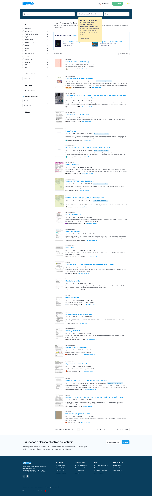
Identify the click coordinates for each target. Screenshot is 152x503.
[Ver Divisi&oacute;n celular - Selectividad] (91, 350)
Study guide (78, 473)
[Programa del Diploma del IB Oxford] (95, 43)
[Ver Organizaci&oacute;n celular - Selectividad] (91, 367)
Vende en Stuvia (60, 468)
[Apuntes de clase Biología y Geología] (59, 81)
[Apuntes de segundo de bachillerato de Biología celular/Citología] (59, 267)
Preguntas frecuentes (80, 468)
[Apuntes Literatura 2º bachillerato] (59, 117)
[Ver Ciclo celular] (91, 251)
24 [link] (97, 429)
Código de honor (98, 468)
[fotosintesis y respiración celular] (59, 417)
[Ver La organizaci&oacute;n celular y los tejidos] (91, 317)
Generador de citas (61, 473)
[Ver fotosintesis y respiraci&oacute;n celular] (91, 417)
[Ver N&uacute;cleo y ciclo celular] (91, 334)
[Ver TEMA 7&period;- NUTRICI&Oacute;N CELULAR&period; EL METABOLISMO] (91, 201)
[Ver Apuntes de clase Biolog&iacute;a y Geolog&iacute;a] (91, 82)
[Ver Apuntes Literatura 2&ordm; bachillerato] (91, 117)
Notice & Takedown (98, 473)
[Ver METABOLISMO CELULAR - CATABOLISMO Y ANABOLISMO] (91, 151)
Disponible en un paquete (103, 81)
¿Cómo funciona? (60, 465)
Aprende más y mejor (113, 442)
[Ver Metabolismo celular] (91, 284)
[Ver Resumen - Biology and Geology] (91, 65)
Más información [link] (87, 69)
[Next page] (104, 429)
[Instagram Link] (24, 476)
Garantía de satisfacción (81, 465)
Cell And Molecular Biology (72, 42)
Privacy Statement (37, 491)
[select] (123, 53)
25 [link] (101, 429)
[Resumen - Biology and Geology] (59, 65)
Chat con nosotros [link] (79, 470)
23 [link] (93, 429)
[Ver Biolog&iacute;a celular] (91, 134)
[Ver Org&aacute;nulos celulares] (91, 234)
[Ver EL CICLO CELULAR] (91, 217)
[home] (28, 3)
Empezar (125, 442)
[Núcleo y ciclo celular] (59, 334)
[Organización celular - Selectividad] (59, 367)
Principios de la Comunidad (100, 470)
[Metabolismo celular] (59, 284)
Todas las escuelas (117, 465)
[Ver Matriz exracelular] (91, 167)
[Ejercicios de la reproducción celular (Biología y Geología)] (59, 383)
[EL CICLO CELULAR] (59, 218)
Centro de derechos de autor (101, 465)
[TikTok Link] (27, 476)
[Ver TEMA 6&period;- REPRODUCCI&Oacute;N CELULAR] (91, 184)
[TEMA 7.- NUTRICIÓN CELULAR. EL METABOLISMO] (59, 201)
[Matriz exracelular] (59, 168)
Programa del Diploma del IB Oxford (111, 42)
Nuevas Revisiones (117, 470)
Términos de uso (26, 491)
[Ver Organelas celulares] (91, 300)
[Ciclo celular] (59, 251)
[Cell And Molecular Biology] (58, 43)
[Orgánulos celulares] (59, 234)
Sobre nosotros (60, 470)
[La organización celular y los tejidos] (59, 317)
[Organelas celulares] (59, 301)
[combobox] (90, 14)
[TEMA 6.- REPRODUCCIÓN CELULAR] (59, 184)
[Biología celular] (59, 134)
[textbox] (90, 14)
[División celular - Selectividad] (59, 350)
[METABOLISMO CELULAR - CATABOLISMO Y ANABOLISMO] (59, 151)
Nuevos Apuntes (117, 468)
